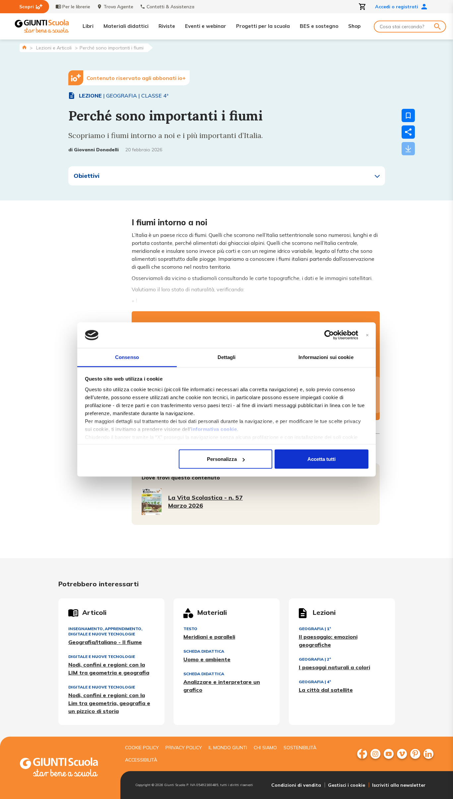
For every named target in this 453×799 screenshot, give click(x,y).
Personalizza (222, 459)
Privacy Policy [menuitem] (183, 748)
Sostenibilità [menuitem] (300, 748)
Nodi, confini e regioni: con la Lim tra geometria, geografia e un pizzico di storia (109, 703)
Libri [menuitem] (88, 26)
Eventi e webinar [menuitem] (205, 26)
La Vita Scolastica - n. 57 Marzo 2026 (205, 501)
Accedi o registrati (396, 7)
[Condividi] (408, 132)
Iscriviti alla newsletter (398, 785)
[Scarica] (408, 148)
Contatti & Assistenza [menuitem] (170, 6)
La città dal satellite (326, 690)
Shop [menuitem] (354, 26)
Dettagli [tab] (227, 357)
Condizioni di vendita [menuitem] (296, 785)
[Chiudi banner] (367, 335)
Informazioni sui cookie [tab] (325, 357)
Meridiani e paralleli (209, 636)
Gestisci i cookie (346, 785)
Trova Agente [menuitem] (118, 6)
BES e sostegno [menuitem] (319, 26)
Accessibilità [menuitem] (141, 760)
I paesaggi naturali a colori (334, 667)
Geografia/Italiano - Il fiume (105, 642)
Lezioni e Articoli (54, 48)
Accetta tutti (321, 459)
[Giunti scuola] (66, 768)
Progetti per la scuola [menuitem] (263, 26)
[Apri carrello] (362, 7)
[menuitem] (362, 754)
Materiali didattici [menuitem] (126, 26)
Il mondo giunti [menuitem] (228, 748)
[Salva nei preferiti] (408, 115)
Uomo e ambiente (206, 659)
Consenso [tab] (127, 357)
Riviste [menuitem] (167, 26)
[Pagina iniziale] (24, 47)
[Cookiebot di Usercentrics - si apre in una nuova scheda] (329, 335)
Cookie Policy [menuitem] (142, 748)
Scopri (26, 7)
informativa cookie (214, 429)
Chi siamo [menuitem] (265, 748)
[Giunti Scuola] (41, 26)
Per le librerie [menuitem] (76, 6)
